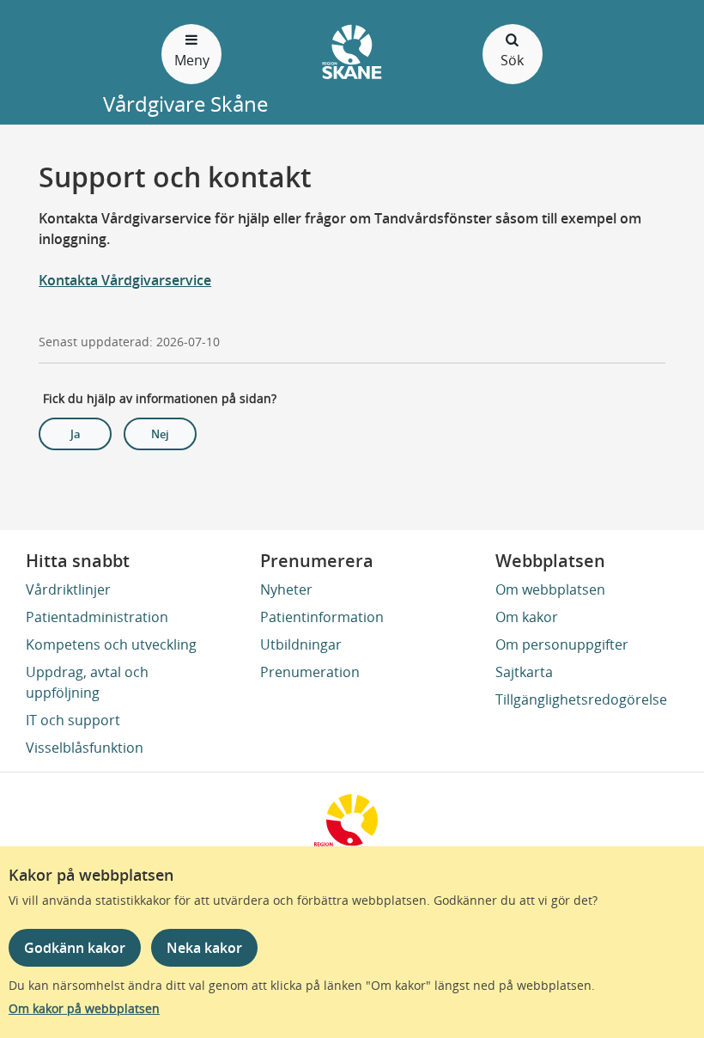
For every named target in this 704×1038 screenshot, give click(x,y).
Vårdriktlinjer (68, 589)
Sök (512, 60)
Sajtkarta (524, 671)
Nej (160, 434)
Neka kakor (204, 947)
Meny (191, 60)
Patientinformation (322, 617)
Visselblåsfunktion (84, 747)
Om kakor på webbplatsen (84, 1008)
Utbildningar (301, 644)
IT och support (73, 720)
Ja (75, 434)
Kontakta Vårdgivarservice (125, 280)
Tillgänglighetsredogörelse (581, 699)
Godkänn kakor (74, 947)
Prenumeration (310, 671)
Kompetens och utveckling (111, 644)
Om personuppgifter (561, 644)
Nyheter (286, 589)
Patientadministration (97, 617)
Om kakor (526, 617)
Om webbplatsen (550, 589)
